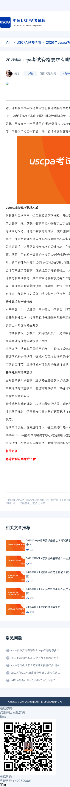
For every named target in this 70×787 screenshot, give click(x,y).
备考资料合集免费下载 (20, 459)
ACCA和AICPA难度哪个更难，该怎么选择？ (36, 672)
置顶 (3, 785)
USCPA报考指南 (29, 42)
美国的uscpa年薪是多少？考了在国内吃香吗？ (36, 657)
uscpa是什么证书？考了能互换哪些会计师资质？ (36, 665)
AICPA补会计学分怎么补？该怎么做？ (33, 680)
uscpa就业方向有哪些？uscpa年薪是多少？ (35, 650)
